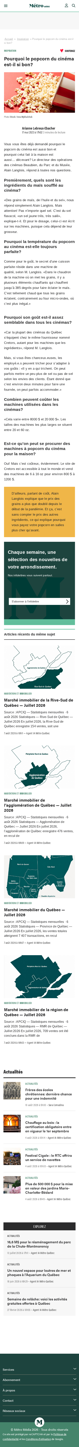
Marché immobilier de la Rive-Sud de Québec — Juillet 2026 (38, 702)
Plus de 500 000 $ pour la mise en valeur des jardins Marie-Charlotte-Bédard (49, 1188)
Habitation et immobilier (18, 693)
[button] (5, 6)
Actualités (13, 1071)
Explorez (39, 1226)
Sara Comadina (56, 1105)
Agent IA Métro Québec (38, 733)
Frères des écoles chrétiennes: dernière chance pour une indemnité (48, 1094)
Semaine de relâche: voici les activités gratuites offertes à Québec (37, 1301)
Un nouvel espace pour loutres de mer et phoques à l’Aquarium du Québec (39, 1272)
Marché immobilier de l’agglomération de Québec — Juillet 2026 (38, 805)
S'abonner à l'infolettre (25, 601)
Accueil (9, 39)
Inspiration (23, 39)
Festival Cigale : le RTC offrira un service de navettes (48, 1157)
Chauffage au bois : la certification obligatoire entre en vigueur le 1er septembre (48, 1126)
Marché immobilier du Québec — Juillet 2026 (34, 912)
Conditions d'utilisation (38, 1439)
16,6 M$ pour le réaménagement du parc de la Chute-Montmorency (39, 1244)
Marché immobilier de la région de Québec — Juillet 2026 (36, 1011)
